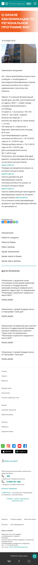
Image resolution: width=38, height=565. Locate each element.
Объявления (7, 232)
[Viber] (11, 222)
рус (28, 3)
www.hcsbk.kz (8, 164)
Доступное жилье (30, 519)
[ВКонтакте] (3, 222)
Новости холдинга (10, 237)
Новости (4, 376)
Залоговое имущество (9, 410)
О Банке (4, 371)
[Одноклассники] (5, 222)
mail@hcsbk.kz (6, 492)
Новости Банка (9, 242)
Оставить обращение (9, 488)
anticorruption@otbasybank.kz (18, 547)
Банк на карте (11, 460)
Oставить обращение (17, 4)
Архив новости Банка (11, 256)
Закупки (4, 405)
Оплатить (5, 524)
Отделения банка (7, 431)
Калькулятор (6, 393)
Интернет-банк (6, 388)
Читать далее (7, 299)
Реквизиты (5, 427)
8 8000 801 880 (14, 481)
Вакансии (5, 381)
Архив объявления (10, 251)
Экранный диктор (7, 414)
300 (8, 475)
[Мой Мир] (8, 222)
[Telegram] (17, 222)
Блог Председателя (17, 524)
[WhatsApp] (14, 222)
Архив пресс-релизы (11, 260)
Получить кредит (16, 519)
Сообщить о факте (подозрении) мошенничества (17, 500)
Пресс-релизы (8, 246)
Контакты (5, 422)
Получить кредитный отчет (10, 397)
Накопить (5, 519)
